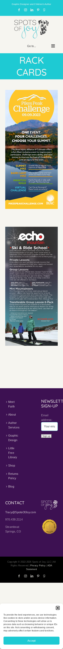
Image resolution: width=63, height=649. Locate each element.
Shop (11, 465)
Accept (31, 640)
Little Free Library (12, 453)
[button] (57, 608)
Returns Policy (13, 476)
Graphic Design (13, 438)
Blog (11, 486)
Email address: (46, 417)
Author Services (13, 425)
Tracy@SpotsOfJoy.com (20, 512)
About (12, 414)
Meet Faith (11, 404)
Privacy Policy (38, 565)
